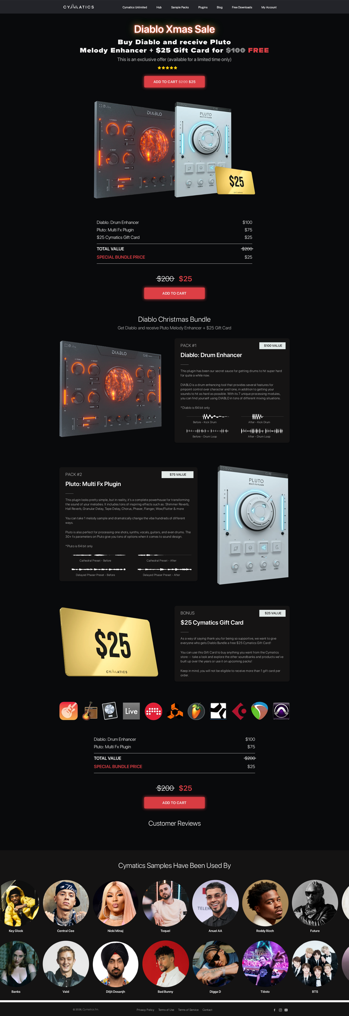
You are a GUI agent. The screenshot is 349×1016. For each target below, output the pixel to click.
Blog (220, 7)
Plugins (203, 7)
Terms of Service (188, 1009)
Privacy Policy (145, 1009)
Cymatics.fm (90, 1009)
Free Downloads (242, 7)
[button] (168, 68)
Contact (207, 1009)
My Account (269, 7)
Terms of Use (166, 1009)
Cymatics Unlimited (135, 7)
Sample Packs (180, 7)
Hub (159, 7)
